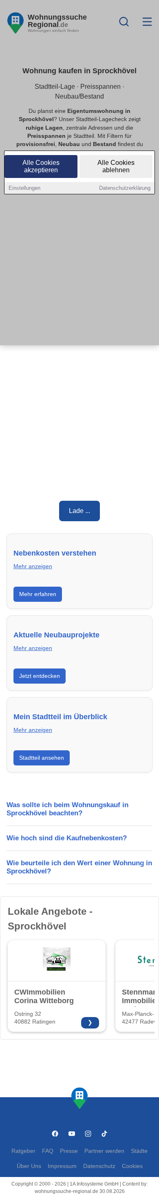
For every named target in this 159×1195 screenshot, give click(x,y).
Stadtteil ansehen (41, 757)
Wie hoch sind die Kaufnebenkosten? (67, 838)
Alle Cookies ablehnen (116, 166)
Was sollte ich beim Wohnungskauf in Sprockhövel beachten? (67, 809)
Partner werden (104, 1151)
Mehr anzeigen (32, 566)
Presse (69, 1151)
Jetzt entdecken (39, 676)
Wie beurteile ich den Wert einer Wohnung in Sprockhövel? (79, 867)
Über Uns (29, 1166)
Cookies (132, 1166)
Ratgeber (23, 1151)
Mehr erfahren (37, 594)
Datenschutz (99, 1166)
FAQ (47, 1151)
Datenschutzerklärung (124, 188)
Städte (139, 1151)
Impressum (62, 1166)
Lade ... (79, 510)
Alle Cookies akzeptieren (41, 166)
